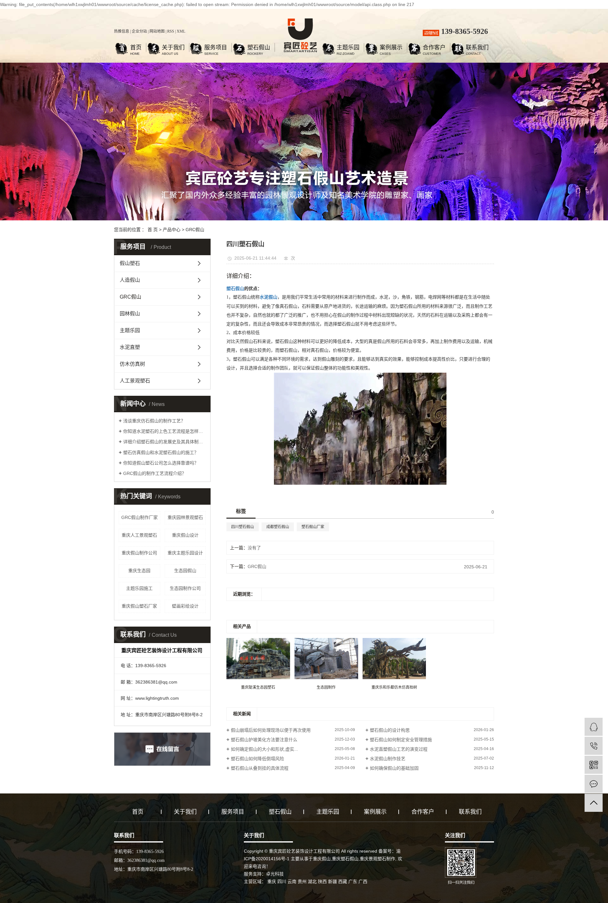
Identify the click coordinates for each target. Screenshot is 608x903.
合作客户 (434, 48)
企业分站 (139, 31)
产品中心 (171, 229)
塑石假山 (258, 48)
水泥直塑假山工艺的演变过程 (399, 749)
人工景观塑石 (135, 380)
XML (181, 31)
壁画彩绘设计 (185, 606)
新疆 (332, 881)
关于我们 (173, 48)
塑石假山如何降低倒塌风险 (257, 758)
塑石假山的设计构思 (390, 730)
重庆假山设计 (185, 535)
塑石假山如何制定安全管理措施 (401, 739)
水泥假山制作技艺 (387, 758)
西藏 (342, 881)
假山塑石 (130, 263)
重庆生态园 (139, 570)
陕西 (322, 881)
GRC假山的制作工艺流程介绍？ (154, 473)
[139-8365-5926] (594, 746)
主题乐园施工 (139, 588)
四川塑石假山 (242, 527)
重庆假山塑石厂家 (139, 606)
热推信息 (121, 31)
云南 (292, 881)
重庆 (271, 881)
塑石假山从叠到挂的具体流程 (259, 768)
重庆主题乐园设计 (185, 552)
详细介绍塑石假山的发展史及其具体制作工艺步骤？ (164, 441)
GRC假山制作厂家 (139, 517)
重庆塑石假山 (345, 858)
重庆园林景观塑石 (185, 517)
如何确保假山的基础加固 (394, 768)
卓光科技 (275, 873)
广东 (352, 881)
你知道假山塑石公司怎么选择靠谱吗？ (161, 462)
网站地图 (157, 31)
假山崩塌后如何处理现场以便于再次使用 (271, 730)
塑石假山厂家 (312, 527)
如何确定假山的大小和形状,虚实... (264, 749)
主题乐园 (348, 48)
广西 (362, 881)
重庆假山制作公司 (139, 552)
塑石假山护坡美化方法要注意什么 (264, 739)
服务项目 (215, 48)
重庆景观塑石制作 (377, 858)
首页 (136, 48)
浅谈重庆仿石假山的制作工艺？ (154, 420)
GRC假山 (195, 229)
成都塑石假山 (277, 527)
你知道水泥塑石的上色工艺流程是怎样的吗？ (164, 431)
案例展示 (391, 48)
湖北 (312, 881)
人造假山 (130, 280)
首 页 (153, 229)
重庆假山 (322, 858)
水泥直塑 (130, 347)
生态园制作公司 (185, 588)
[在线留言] (594, 784)
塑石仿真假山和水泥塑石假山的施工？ (161, 452)
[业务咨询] (594, 727)
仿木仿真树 (132, 364)
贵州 (302, 881)
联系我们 (477, 48)
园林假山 (130, 313)
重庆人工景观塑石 (139, 535)
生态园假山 (185, 570)
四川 (281, 881)
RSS (170, 31)
